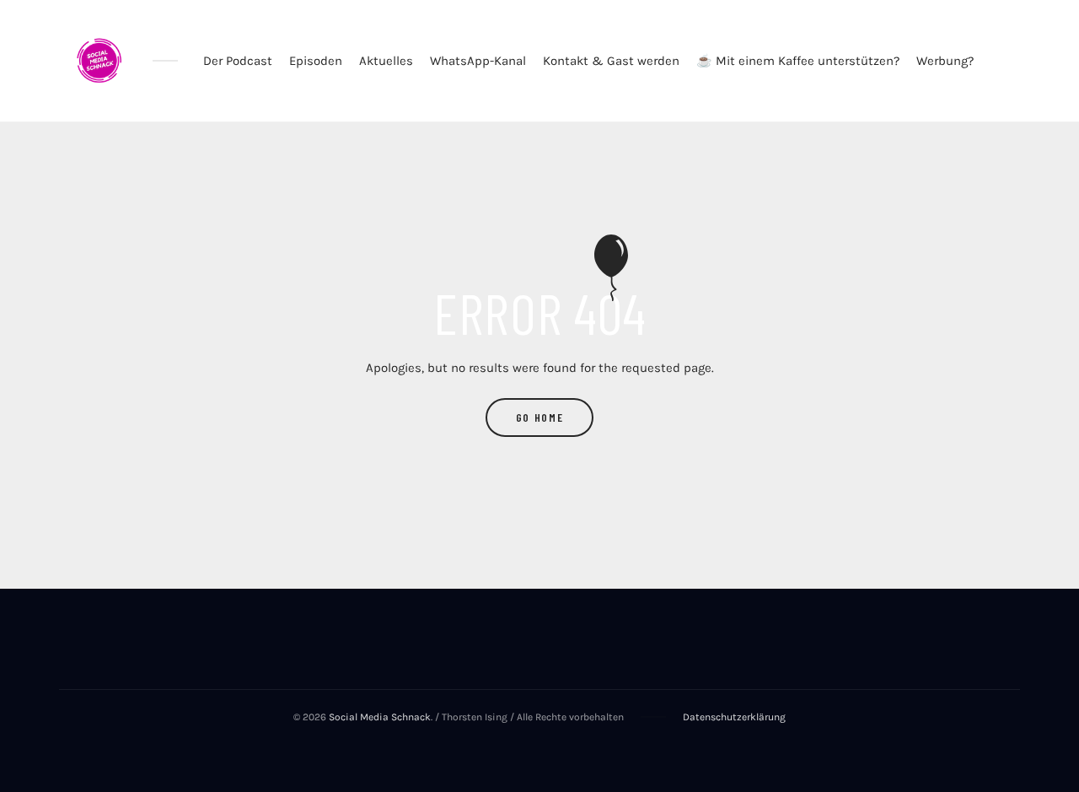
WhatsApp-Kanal (478, 60)
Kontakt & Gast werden (611, 60)
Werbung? (945, 60)
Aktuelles (386, 60)
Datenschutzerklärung (734, 717)
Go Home (539, 417)
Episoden (315, 60)
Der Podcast (237, 60)
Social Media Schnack (380, 717)
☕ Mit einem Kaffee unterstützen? (797, 60)
